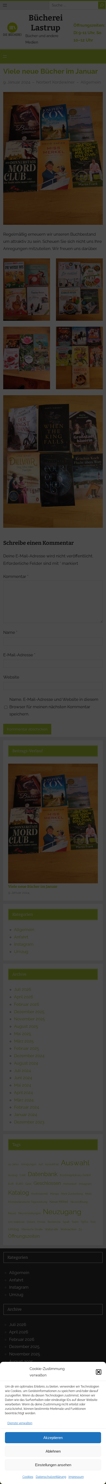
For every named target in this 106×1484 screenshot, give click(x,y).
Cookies (27, 1477)
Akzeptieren (53, 1438)
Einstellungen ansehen (53, 1465)
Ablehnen (53, 1451)
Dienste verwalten (19, 1423)
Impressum (76, 1477)
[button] (98, 1372)
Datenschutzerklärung (51, 1477)
